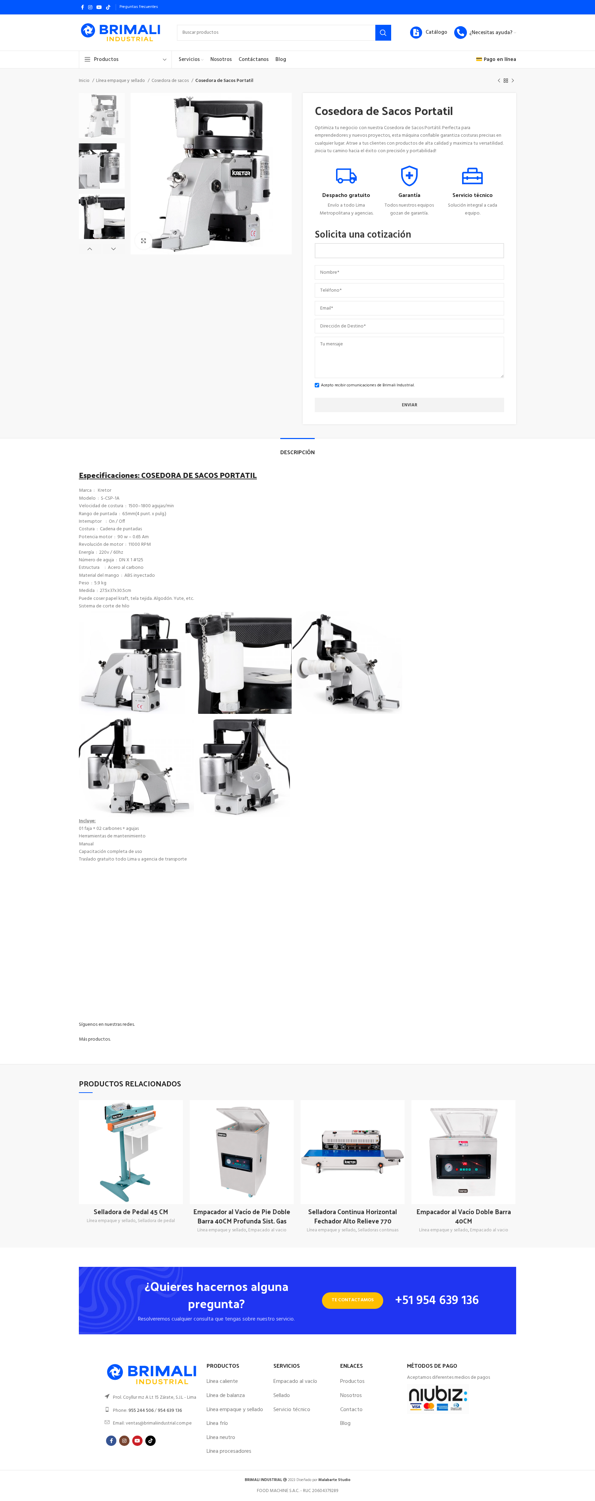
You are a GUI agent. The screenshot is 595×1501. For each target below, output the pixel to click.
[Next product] (512, 80)
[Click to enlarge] (143, 240)
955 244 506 (141, 1411)
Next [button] (114, 249)
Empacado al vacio (267, 1230)
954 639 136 (170, 1411)
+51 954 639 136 (437, 1301)
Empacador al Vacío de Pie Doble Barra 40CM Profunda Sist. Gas (241, 1216)
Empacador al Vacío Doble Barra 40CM (463, 1216)
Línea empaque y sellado (121, 80)
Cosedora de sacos (171, 80)
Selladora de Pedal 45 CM (131, 1211)
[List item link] (152, 1397)
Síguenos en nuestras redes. (107, 1025)
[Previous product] (498, 80)
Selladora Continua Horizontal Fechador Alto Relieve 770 (352, 1216)
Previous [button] (90, 249)
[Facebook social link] (82, 7)
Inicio (85, 80)
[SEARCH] (383, 33)
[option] (102, 115)
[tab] (297, 448)
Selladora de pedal (156, 1221)
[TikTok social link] (108, 7)
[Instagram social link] (90, 7)
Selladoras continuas (378, 1230)
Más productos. (95, 1039)
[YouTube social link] (99, 7)
